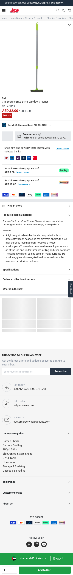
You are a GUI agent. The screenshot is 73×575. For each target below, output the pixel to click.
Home (4, 18)
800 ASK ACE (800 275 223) (29, 388)
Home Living (16, 18)
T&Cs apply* (52, 2)
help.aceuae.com (23, 405)
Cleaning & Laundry (34, 18)
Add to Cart (44, 570)
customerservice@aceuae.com (31, 421)
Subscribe (60, 371)
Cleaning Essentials (56, 18)
